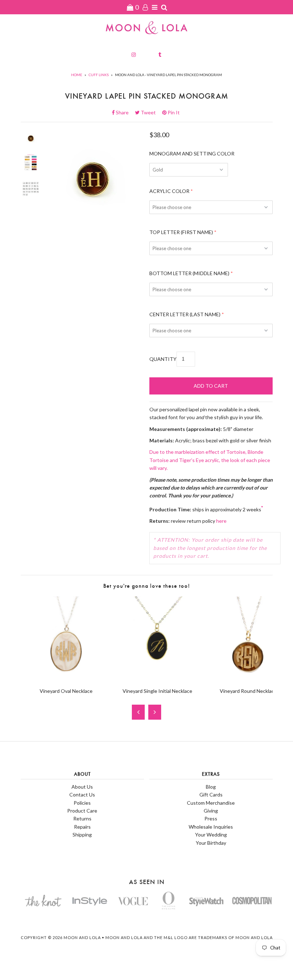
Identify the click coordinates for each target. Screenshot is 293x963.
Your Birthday (211, 843)
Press (210, 818)
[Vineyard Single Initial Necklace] (157, 678)
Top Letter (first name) (181, 232)
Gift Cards (211, 794)
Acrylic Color (169, 191)
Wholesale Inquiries (211, 827)
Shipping (82, 835)
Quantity (163, 359)
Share (124, 112)
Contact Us (82, 794)
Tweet (150, 112)
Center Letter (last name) (184, 314)
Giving (211, 811)
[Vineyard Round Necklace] (248, 678)
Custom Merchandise (211, 803)
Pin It (173, 112)
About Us (82, 787)
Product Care (82, 811)
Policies (82, 803)
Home (76, 75)
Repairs (82, 827)
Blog (211, 787)
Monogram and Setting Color (191, 153)
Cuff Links (99, 75)
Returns (82, 818)
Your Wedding (211, 835)
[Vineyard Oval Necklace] (66, 678)
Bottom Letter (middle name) (189, 273)
